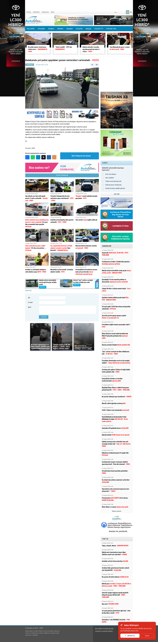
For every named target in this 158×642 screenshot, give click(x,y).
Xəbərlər (60, 29)
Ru (131, 12)
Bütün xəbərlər (116, 511)
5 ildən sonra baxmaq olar (113, 181)
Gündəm (51, 29)
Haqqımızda (45, 12)
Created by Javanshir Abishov (104, 631)
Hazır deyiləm (109, 178)
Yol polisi (79, 29)
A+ (97, 64)
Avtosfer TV (98, 29)
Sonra (147, 636)
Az (127, 12)
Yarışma (28, 12)
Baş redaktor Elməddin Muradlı (104, 628)
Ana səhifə (31, 29)
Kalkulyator (36, 12)
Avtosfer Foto (111, 29)
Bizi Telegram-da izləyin (81, 156)
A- (92, 64)
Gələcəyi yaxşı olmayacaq (113, 185)
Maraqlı (88, 29)
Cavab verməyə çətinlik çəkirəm (115, 188)
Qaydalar (69, 29)
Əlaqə (52, 12)
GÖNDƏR (43, 317)
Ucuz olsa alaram (110, 174)
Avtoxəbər (41, 29)
